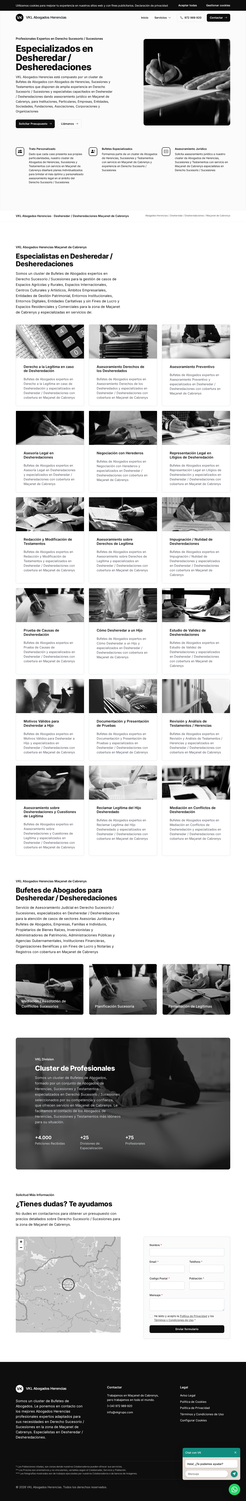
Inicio (144, 17)
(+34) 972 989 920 (119, 1406)
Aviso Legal (187, 1395)
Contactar (216, 17)
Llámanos (67, 123)
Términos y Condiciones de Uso (174, 1320)
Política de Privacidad (193, 1316)
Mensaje (156, 1295)
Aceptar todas (187, 5)
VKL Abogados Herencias (45, 17)
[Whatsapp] (234, 1489)
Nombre (156, 1245)
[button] (68, 1284)
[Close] (235, 1452)
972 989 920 (192, 17)
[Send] (234, 1473)
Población (196, 1278)
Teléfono (195, 1261)
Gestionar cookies (218, 5)
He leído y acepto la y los (184, 1318)
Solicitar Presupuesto (33, 123)
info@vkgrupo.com (120, 1412)
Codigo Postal (160, 1278)
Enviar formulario (187, 1329)
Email (154, 1261)
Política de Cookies (193, 1402)
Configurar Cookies (193, 1420)
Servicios (161, 17)
